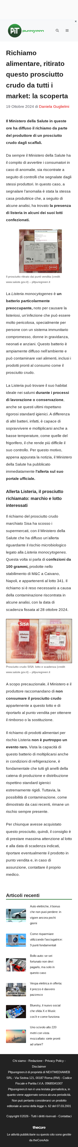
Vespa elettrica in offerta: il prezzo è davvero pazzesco (46, 989)
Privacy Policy (54, 1060)
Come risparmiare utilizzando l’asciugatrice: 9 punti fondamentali (46, 939)
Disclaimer (39, 1066)
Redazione (35, 1060)
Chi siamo (19, 1060)
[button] (57, 31)
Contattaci (65, 1116)
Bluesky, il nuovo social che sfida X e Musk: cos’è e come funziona (45, 1011)
